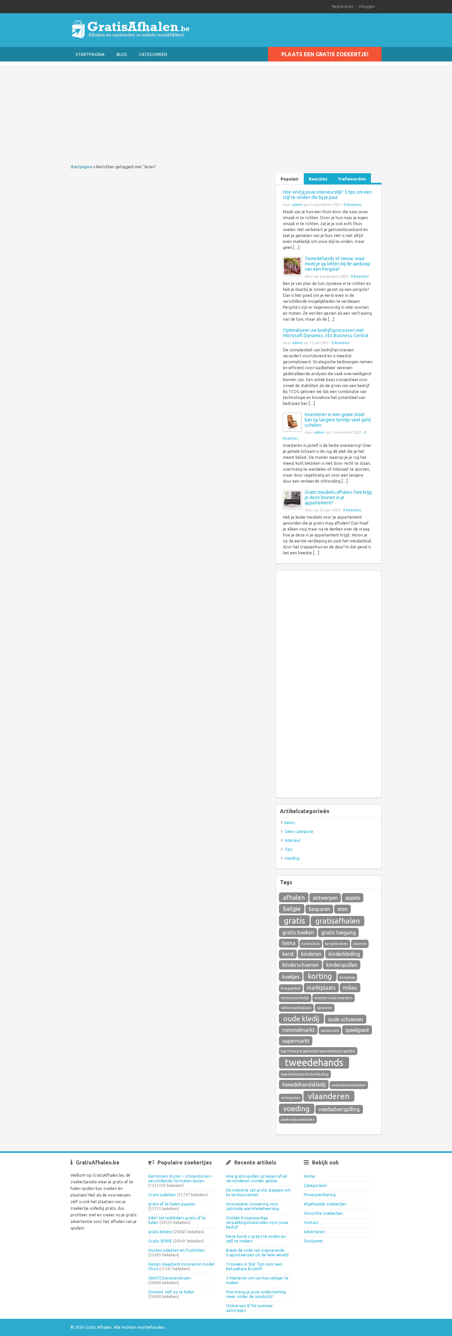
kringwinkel (290, 988)
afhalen (294, 897)
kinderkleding (344, 954)
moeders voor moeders (333, 998)
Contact (311, 1222)
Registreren (343, 6)
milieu (350, 988)
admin (297, 205)
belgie (292, 908)
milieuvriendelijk (295, 998)
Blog (121, 54)
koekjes (290, 977)
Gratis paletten (162, 1195)
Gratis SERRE (160, 1241)
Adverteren (314, 1232)
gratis (294, 920)
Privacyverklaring (320, 1195)
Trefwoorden (352, 179)
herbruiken (310, 944)
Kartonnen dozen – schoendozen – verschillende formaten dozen (180, 1178)
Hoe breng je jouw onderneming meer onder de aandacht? (256, 1294)
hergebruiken (336, 944)
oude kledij (301, 1018)
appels (352, 898)
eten (343, 909)
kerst (288, 954)
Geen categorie (299, 831)
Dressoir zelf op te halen (171, 1292)
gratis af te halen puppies (171, 1204)
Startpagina (90, 54)
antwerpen (325, 898)
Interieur (293, 840)
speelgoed (357, 1030)
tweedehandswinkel (349, 1085)
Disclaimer (313, 1241)
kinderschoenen (300, 965)
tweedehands (314, 1062)
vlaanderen (328, 1096)
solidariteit (330, 1031)
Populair (290, 179)
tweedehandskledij (304, 1084)
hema (288, 943)
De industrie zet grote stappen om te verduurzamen (258, 1192)
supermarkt (295, 1041)
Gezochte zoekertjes (323, 1213)
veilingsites (290, 1098)
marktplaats (321, 988)
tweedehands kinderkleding (305, 1074)
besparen (319, 909)
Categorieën (153, 54)
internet (360, 944)
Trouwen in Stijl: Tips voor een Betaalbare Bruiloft (254, 1266)
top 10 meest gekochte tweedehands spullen (318, 1051)
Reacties (318, 179)
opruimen (324, 1008)
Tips (288, 849)
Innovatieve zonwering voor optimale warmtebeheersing (252, 1206)
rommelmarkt (298, 1030)
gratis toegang (338, 932)
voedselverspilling (339, 1109)
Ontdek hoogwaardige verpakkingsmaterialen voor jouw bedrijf (257, 1222)
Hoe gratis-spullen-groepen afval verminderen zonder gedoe (256, 1178)
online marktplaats (296, 1008)
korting (320, 976)
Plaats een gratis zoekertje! (324, 54)
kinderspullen (341, 965)
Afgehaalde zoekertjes (325, 1204)
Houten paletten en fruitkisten (176, 1250)
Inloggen (367, 6)
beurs (290, 822)
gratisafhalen (337, 921)
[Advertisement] (226, 111)
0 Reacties (352, 205)
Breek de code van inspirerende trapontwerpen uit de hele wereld (257, 1252)
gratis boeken (298, 932)
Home (309, 1176)
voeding (292, 858)
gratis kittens (160, 1232)
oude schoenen (345, 1019)
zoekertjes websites (297, 1119)
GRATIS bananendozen (169, 1278)
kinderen (311, 954)
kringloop (347, 977)
